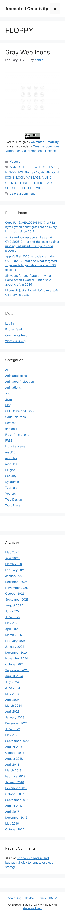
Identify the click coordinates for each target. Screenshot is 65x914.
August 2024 (14, 676)
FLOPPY (10, 172)
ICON (55, 172)
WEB (39, 188)
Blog (8, 405)
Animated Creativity (26, 8)
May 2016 (12, 823)
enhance (11, 428)
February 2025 (15, 641)
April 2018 (12, 764)
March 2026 (13, 564)
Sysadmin (12, 482)
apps (8, 393)
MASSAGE (33, 177)
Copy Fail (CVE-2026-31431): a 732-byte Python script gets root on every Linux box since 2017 (31, 227)
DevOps (10, 423)
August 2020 (14, 747)
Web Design (13, 499)
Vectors (15, 161)
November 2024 (16, 658)
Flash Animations (17, 434)
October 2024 (15, 664)
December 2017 (16, 788)
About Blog (14, 898)
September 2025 (17, 599)
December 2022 (16, 723)
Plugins (10, 470)
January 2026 (14, 576)
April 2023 (12, 711)
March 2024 (13, 705)
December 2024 (16, 652)
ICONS (9, 177)
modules (11, 458)
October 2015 (14, 829)
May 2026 (12, 552)
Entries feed (13, 329)
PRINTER (36, 183)
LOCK (20, 177)
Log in (9, 323)
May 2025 (12, 623)
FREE (8, 440)
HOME (45, 172)
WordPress (12, 505)
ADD (13, 167)
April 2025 (12, 629)
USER (30, 188)
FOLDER (24, 172)
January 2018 (14, 782)
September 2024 (17, 670)
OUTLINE (21, 183)
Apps (8, 399)
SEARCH (50, 183)
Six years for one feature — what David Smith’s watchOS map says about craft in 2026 (28, 280)
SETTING (18, 188)
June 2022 (12, 729)
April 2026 (12, 558)
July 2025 (12, 611)
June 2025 (12, 617)
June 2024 (12, 688)
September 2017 (16, 800)
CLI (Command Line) (19, 411)
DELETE (23, 167)
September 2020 (17, 741)
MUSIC (46, 177)
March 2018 (13, 770)
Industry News (15, 446)
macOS (10, 452)
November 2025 (16, 587)
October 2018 (14, 753)
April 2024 (12, 699)
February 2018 (15, 776)
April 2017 (12, 811)
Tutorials (11, 487)
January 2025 (14, 646)
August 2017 (14, 806)
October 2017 (14, 794)
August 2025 (14, 605)
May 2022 (12, 735)
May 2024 (12, 694)
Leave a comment (22, 193)
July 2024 (12, 682)
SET (8, 188)
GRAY (35, 172)
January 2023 (14, 717)
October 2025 (14, 593)
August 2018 (14, 758)
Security (10, 476)
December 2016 (16, 817)
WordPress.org (15, 341)
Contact (29, 898)
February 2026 (15, 570)
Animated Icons (16, 375)
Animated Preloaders (20, 381)
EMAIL (53, 167)
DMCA (53, 898)
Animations (13, 387)
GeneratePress (32, 908)
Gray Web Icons (27, 52)
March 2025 (13, 635)
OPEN (9, 183)
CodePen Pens (15, 417)
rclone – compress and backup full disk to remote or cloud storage (29, 862)
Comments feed (16, 335)
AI (6, 370)
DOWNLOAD (38, 167)
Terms (42, 898)
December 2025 (16, 582)
